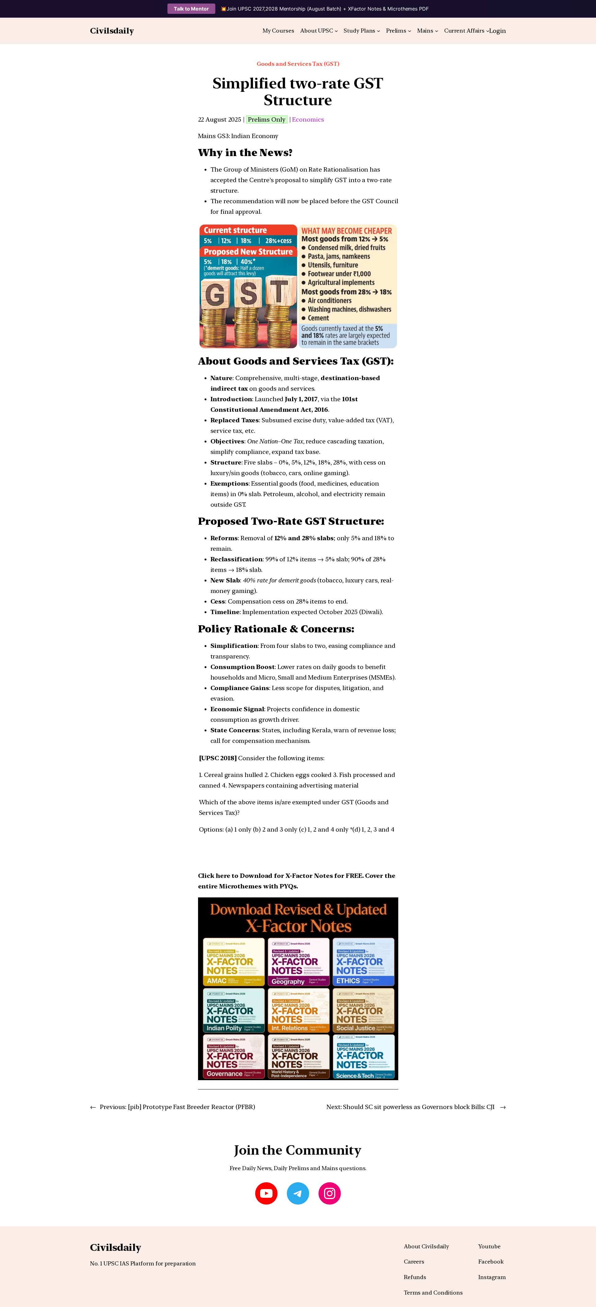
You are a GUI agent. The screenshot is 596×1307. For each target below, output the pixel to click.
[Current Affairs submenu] (488, 31)
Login (497, 30)
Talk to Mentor (191, 9)
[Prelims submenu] (409, 31)
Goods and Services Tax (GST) (298, 64)
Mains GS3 (213, 136)
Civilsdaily (112, 30)
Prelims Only (267, 119)
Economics (308, 119)
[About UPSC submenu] (336, 31)
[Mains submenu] (436, 31)
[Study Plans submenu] (378, 31)
